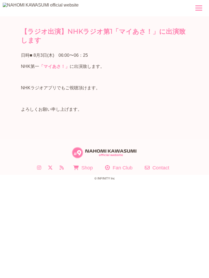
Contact (160, 167)
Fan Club (123, 167)
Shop (87, 167)
